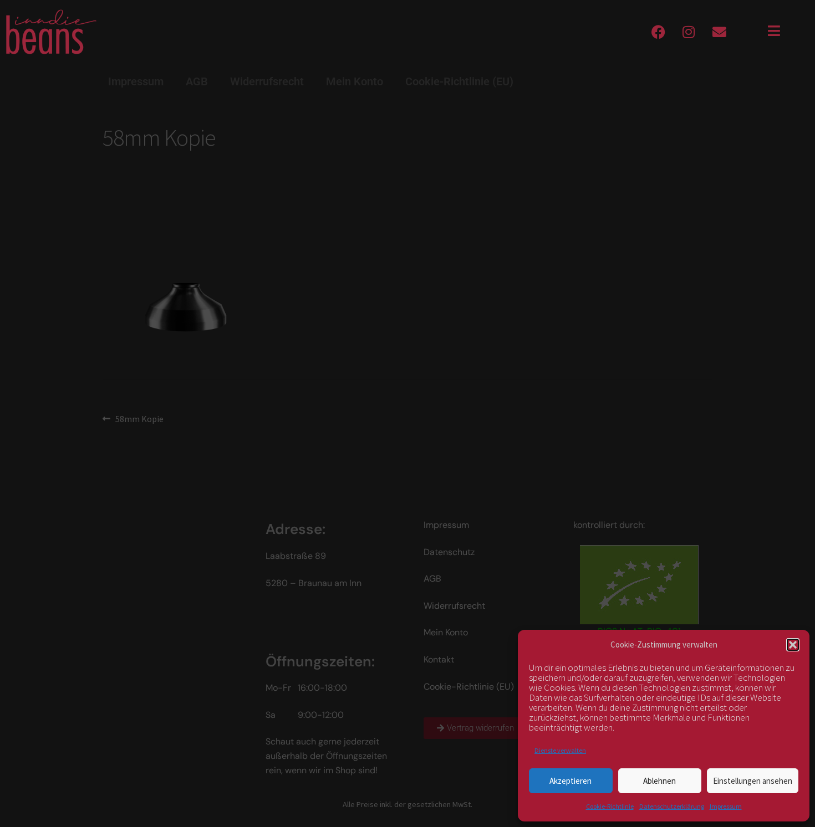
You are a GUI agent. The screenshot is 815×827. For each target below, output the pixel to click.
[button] (792, 644)
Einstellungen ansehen (752, 780)
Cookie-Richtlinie (610, 806)
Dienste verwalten (560, 750)
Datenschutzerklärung (671, 806)
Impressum (726, 806)
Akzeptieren (570, 780)
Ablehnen (659, 780)
